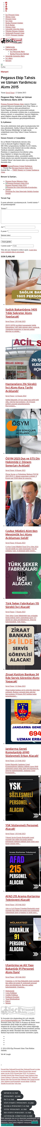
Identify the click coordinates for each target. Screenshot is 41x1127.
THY (29, 1077)
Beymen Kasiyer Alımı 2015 (22, 168)
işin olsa (7, 1073)
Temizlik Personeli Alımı (7, 1083)
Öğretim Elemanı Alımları (14, 31)
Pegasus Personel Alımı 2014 (15, 185)
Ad (3, 227)
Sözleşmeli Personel (29, 1069)
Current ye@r (6, 246)
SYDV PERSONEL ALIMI (15, 1109)
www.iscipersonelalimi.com (11, 1020)
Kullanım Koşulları (12, 997)
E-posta (4, 231)
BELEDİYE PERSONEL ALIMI (17, 1113)
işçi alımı (37, 1069)
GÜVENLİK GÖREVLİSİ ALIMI (18, 1116)
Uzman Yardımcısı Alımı (31, 1075)
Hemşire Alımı (5, 1079)
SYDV (25, 1073)
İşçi (28, 1073)
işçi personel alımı (6, 1071)
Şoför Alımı (18, 1083)
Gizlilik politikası (7, 1125)
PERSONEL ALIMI (12, 1096)
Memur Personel (19, 1075)
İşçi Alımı (8, 21)
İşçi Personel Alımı (12, 15)
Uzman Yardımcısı (6, 1077)
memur (3, 1073)
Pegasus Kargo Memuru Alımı (16, 181)
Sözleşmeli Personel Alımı (14, 33)
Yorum (4, 208)
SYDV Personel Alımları (14, 35)
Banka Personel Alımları (14, 23)
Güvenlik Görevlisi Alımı (14, 29)
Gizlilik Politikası (11, 995)
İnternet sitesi (5, 235)
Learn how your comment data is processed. (19, 251)
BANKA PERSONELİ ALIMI (16, 1106)
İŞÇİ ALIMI (9, 1100)
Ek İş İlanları (10, 25)
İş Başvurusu (15, 1077)
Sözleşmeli (34, 1077)
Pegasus (10, 166)
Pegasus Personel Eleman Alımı (12, 104)
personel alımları (25, 1081)
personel (34, 1071)
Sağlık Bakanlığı (23, 1077)
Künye (7, 1001)
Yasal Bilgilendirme (12, 999)
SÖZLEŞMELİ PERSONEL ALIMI (19, 1103)
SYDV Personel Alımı (16, 1073)
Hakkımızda (10, 47)
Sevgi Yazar (10, 93)
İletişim (8, 60)
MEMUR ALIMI (11, 1093)
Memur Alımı (10, 17)
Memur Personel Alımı (25, 1071)
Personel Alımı (10, 19)
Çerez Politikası (11, 993)
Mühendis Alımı (25, 1079)
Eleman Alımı (10, 27)
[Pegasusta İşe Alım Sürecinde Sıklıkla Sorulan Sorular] (22, 189)
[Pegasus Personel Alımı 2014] (17, 183)
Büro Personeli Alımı (15, 1079)
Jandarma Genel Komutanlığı (12, 1081)
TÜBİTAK (33, 1081)
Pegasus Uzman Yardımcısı (22, 166)
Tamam (34, 1122)
